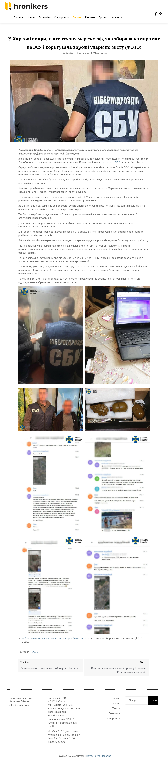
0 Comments (83, 53)
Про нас (103, 17)
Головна (18, 17)
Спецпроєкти (61, 17)
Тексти (116, 708)
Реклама (90, 17)
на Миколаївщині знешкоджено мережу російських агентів (55, 638)
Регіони (77, 17)
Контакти (116, 17)
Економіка (45, 17)
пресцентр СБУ (111, 162)
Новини (31, 17)
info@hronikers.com (20, 705)
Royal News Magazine (98, 756)
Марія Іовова (100, 53)
